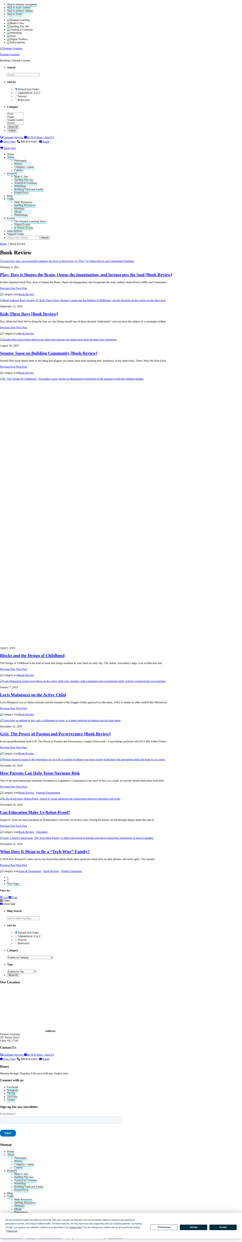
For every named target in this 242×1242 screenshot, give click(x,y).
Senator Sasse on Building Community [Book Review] (48, 353)
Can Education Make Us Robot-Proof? (35, 812)
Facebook (12, 1087)
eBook (18, 1209)
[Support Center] (15, 120)
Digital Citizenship (71, 871)
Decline (193, 1227)
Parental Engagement (48, 792)
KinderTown (21, 1189)
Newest (22, 96)
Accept (223, 1227)
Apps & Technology (30, 871)
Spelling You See (23, 1177)
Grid (14, 897)
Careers (18, 1167)
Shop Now (9, 148)
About (10, 1154)
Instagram (12, 1090)
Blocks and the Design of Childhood (32, 655)
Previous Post (7, 288)
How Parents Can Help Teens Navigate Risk (40, 773)
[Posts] (15, 114)
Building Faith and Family (29, 1186)
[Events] (15, 123)
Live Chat (9, 141)
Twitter (11, 1099)
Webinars (19, 1205)
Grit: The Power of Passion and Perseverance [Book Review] (55, 734)
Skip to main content (18, 7)
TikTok (11, 1093)
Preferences (164, 1227)
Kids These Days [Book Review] (29, 314)
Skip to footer (14, 13)
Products (12, 1170)
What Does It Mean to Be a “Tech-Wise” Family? (45, 851)
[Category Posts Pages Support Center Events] (15, 123)
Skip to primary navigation (22, 4)
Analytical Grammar (25, 1180)
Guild (10, 1196)
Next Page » (14, 883)
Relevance (24, 99)
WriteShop (20, 1183)
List (5, 897)
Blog (10, 1193)
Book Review (26, 294)
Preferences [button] (11, 1231)
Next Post (21, 288)
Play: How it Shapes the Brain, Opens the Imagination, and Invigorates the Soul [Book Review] (86, 274)
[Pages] (15, 117)
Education (41, 831)
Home (3, 243)
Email (45, 141)
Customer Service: (13, 137)
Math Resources (23, 1199)
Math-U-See (21, 1173)
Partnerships (21, 1212)
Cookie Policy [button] (75, 1227)
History (18, 1161)
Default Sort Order (28, 89)
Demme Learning (10, 54)
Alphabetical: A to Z (29, 92)
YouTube (12, 1096)
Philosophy (20, 1157)
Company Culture (24, 1164)
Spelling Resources (25, 1202)
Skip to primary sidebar (20, 10)
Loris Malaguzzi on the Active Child (33, 694)
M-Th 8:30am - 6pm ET (40, 137)
